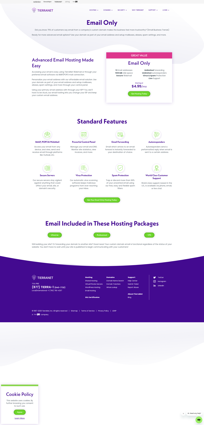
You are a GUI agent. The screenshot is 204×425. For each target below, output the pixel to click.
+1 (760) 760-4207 (54, 290)
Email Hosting (90, 291)
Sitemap (74, 311)
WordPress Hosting (92, 287)
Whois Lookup (111, 287)
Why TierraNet (138, 10)
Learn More (20, 418)
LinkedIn (161, 286)
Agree (19, 412)
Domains (107, 10)
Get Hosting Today (139, 93)
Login (165, 10)
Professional (102, 235)
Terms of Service (88, 311)
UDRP (114, 311)
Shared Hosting (91, 281)
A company (40, 314)
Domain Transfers (113, 284)
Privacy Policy (103, 311)
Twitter (161, 277)
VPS (149, 235)
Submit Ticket (133, 284)
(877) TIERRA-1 (48, 287)
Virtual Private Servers (94, 284)
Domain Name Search (115, 281)
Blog (129, 297)
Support (152, 10)
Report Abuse (133, 287)
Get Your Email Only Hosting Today (102, 200)
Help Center (132, 281)
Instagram (162, 281)
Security (121, 10)
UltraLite (54, 235)
